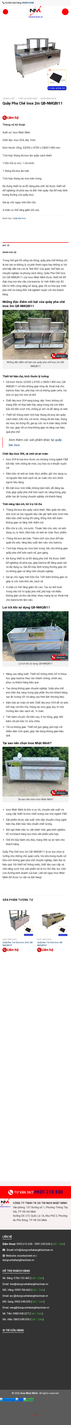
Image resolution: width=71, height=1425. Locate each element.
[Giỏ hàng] (65, 12)
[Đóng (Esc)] (3, 1405)
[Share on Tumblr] (47, 225)
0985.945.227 (21, 1313)
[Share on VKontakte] (35, 225)
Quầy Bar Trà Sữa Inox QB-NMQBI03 (50, 944)
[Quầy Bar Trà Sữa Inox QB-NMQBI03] (53, 921)
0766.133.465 (22, 1278)
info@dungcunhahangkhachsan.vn (34, 1250)
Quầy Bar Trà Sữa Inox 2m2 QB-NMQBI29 (17, 944)
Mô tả (5, 245)
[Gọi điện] (28, 1399)
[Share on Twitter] (17, 225)
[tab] (35, 245)
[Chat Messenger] (8, 1399)
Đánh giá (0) (9, 252)
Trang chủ (8, 98)
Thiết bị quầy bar (27, 98)
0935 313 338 (48, 1192)
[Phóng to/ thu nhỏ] (13, 1405)
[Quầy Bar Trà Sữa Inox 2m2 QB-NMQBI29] (18, 921)
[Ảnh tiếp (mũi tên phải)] (13, 1419)
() (37, 1278)
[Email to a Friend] (23, 225)
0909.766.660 (23, 1289)
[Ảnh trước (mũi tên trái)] (3, 1419)
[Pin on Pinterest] (29, 225)
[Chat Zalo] (19, 1399)
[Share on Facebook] (11, 225)
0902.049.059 (23, 1301)
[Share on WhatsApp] (5, 225)
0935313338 (28, 3)
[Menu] (5, 12)
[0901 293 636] (10, 117)
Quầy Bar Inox (48, 98)
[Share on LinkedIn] (41, 225)
